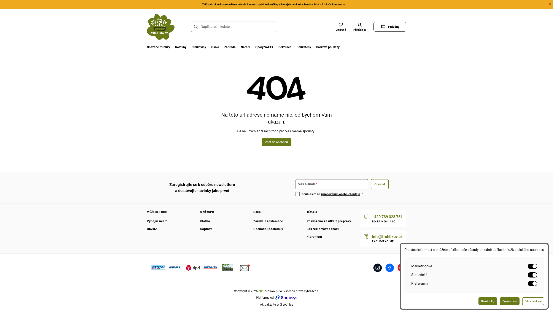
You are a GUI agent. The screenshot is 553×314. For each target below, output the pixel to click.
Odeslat (379, 184)
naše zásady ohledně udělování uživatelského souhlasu (501, 250)
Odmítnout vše (533, 301)
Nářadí (245, 47)
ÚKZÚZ (152, 229)
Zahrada (230, 47)
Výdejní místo (157, 221)
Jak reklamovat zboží (323, 229)
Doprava (206, 229)
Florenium (314, 236)
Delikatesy (304, 47)
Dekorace (284, 47)
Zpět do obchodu (276, 142)
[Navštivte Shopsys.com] (286, 297)
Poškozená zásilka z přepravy (329, 221)
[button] (359, 27)
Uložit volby (488, 301)
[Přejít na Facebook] (389, 267)
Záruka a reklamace (268, 221)
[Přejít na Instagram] (377, 267)
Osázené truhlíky (158, 47)
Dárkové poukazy (328, 47)
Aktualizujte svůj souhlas (276, 304)
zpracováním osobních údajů (340, 194)
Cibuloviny (199, 47)
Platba (205, 221)
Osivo (215, 47)
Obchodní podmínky (268, 229)
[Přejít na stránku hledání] (196, 26)
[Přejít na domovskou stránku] (161, 27)
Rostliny (180, 47)
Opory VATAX (264, 47)
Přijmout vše (509, 301)
